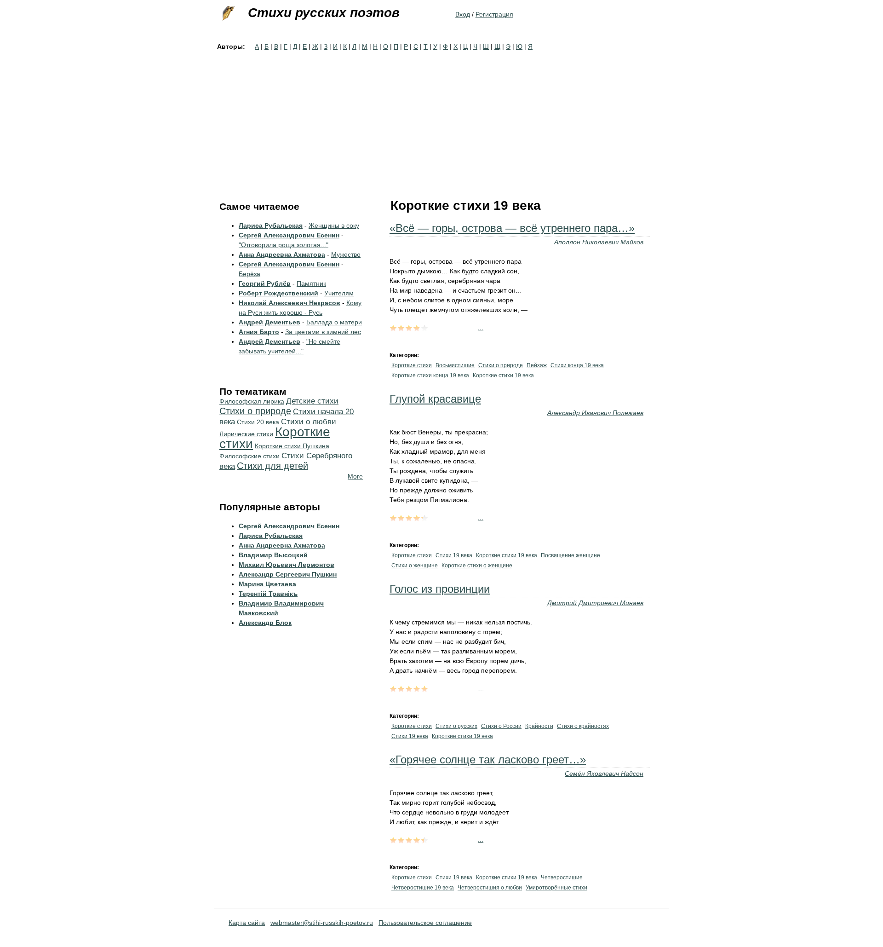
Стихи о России (501, 726)
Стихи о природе (500, 365)
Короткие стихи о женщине (477, 565)
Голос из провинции (440, 589)
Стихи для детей (272, 466)
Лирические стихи (246, 434)
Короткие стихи (411, 365)
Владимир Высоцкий (273, 555)
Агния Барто (259, 331)
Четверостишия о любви (490, 887)
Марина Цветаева (267, 584)
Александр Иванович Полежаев (595, 412)
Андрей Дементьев (269, 322)
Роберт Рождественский (278, 293)
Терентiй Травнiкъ (268, 593)
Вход (462, 14)
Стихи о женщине (414, 565)
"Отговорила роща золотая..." (283, 244)
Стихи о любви (308, 421)
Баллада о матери (334, 322)
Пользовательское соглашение (425, 922)
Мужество (346, 254)
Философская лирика (251, 401)
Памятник (311, 283)
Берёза (249, 273)
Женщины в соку (334, 225)
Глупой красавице (435, 399)
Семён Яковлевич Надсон (604, 773)
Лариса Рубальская (271, 225)
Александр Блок (265, 622)
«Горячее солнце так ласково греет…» (488, 759)
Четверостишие (562, 877)
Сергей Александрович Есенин (289, 235)
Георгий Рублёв (265, 283)
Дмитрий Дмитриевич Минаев (595, 602)
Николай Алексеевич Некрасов (289, 302)
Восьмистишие (455, 365)
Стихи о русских (456, 726)
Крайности (539, 726)
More (355, 476)
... (480, 327)
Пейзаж (537, 365)
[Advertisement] (441, 120)
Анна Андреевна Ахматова (282, 254)
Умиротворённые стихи (556, 887)
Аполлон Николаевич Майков (598, 242)
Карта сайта (247, 922)
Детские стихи (312, 401)
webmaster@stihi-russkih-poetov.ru (321, 922)
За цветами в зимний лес (323, 331)
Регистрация (494, 14)
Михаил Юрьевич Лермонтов (286, 564)
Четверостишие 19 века (422, 887)
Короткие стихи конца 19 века (430, 375)
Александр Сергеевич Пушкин (288, 574)
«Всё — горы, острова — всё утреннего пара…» (512, 228)
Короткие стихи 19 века (503, 375)
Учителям (339, 293)
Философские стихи (249, 456)
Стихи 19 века (454, 555)
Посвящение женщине (570, 555)
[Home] (227, 13)
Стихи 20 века (258, 422)
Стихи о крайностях (583, 726)
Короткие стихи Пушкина (292, 446)
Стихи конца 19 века (577, 365)
